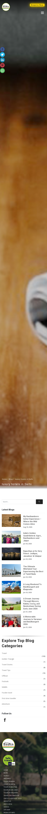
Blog (11, 479)
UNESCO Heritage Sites (13, 798)
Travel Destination (11, 795)
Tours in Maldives (11, 793)
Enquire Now (37, 5)
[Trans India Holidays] (6, 10)
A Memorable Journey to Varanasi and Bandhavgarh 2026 (32, 620)
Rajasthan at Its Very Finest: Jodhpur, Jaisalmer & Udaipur (32, 553)
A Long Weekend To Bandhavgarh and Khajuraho (32, 587)
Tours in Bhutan (10, 787)
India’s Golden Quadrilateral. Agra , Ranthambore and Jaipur (32, 537)
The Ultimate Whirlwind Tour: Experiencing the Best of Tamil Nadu (33, 570)
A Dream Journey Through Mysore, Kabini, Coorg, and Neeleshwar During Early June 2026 (32, 603)
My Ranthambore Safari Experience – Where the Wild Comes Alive (32, 520)
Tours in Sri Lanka (11, 790)
